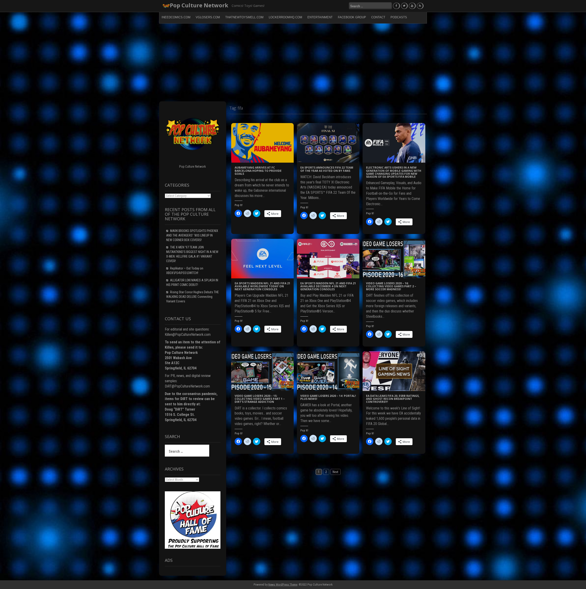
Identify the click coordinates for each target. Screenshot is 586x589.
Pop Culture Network (199, 5)
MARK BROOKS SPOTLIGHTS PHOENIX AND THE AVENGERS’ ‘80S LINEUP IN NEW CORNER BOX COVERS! (192, 235)
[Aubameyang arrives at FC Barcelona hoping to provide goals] (262, 143)
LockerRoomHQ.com (285, 17)
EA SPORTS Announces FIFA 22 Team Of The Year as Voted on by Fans (326, 169)
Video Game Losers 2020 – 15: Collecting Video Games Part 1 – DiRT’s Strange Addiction (260, 399)
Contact (378, 17)
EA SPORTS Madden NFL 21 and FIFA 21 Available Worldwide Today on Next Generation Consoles (262, 286)
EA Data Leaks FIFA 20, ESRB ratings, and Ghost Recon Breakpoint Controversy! (392, 399)
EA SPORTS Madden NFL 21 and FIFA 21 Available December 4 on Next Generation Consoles (328, 286)
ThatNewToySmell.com (244, 17)
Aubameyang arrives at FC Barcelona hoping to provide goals (258, 170)
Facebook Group (352, 17)
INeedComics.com (176, 17)
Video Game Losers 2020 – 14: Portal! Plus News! (328, 397)
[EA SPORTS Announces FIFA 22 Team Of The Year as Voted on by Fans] (328, 143)
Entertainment (320, 17)
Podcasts (399, 17)
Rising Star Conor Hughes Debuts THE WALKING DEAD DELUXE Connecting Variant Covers (192, 296)
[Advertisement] (293, 62)
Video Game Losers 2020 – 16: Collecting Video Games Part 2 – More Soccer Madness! (391, 286)
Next (335, 472)
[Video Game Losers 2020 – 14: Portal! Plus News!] (328, 371)
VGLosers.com (208, 17)
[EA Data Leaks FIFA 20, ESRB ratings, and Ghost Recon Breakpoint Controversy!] (394, 371)
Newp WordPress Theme (282, 584)
